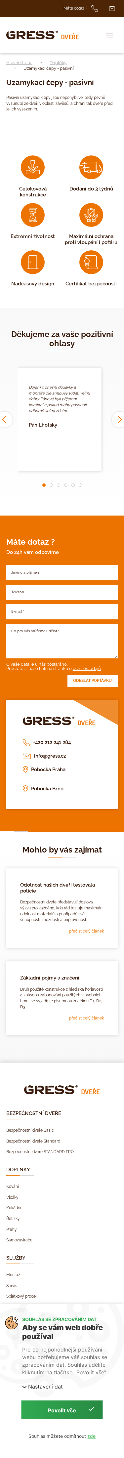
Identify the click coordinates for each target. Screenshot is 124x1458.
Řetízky (13, 1218)
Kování (12, 1186)
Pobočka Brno (47, 789)
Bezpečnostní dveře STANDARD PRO (40, 1151)
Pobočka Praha (48, 769)
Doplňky (58, 62)
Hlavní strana (19, 62)
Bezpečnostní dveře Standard (33, 1141)
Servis (11, 1285)
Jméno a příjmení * (26, 572)
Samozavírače (19, 1240)
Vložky (12, 1197)
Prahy (11, 1229)
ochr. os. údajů (87, 668)
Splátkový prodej (21, 1296)
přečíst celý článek (86, 931)
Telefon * (18, 592)
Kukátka (13, 1208)
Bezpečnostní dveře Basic (30, 1130)
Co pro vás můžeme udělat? (35, 631)
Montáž (13, 1274)
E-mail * (17, 611)
